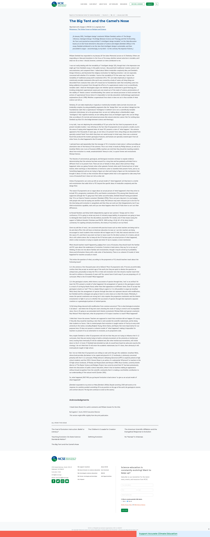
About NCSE (103, 4)
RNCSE (103, 473)
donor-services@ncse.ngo (60, 477)
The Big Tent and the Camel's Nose (65, 444)
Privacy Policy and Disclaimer (109, 530)
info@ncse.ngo (56, 475)
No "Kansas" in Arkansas (134, 437)
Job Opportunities (106, 476)
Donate (149, 4)
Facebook (53, 481)
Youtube (67, 481)
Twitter (58, 481)
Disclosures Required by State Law (128, 530)
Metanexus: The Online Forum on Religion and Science (87, 29)
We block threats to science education (89, 470)
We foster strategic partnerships (87, 476)
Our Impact (93, 4)
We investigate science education (87, 473)
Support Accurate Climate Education (158, 533)
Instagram (62, 481)
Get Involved (113, 4)
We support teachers (84, 467)
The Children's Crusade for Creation (102, 429)
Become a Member (137, 4)
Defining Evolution (95, 437)
